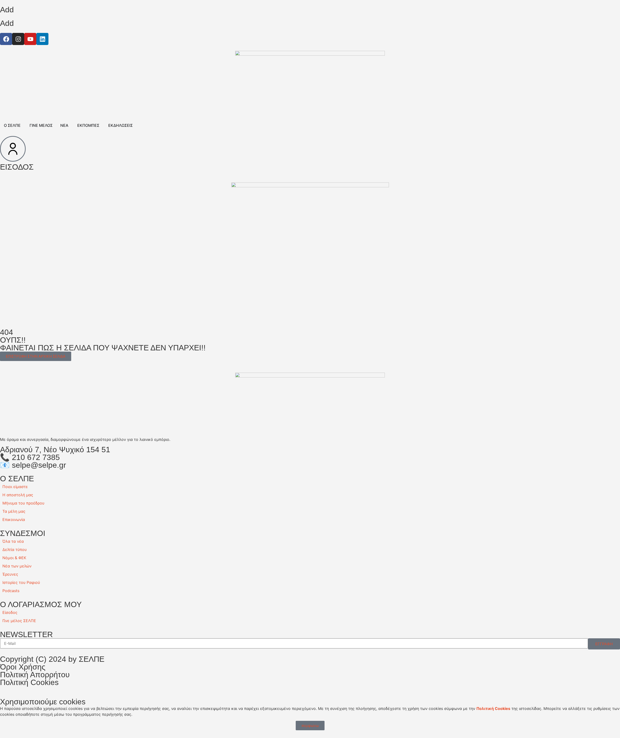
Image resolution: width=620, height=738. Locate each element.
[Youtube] (30, 39)
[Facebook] (6, 39)
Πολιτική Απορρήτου (35, 674)
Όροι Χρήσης (22, 667)
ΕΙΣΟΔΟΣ (17, 167)
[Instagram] (18, 39)
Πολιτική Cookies (29, 682)
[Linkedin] (42, 39)
